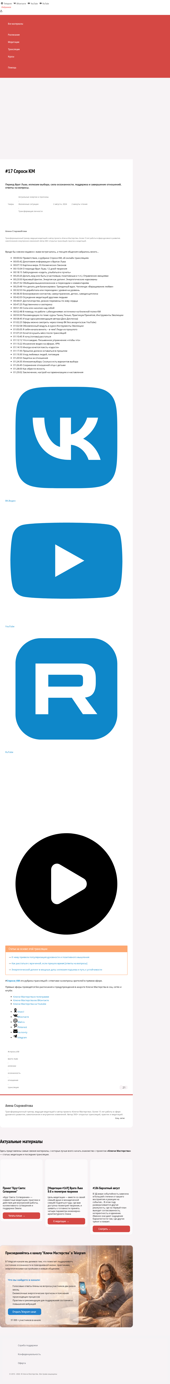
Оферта (22, 1363)
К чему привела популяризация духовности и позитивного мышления (50, 957)
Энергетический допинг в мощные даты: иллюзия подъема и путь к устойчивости (57, 969)
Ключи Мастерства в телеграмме (31, 996)
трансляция (13, 1087)
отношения (13, 1080)
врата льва (13, 1058)
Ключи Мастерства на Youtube (29, 1003)
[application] (24, 23)
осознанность (14, 1073)
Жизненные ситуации (28, 204)
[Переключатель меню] (17, 29)
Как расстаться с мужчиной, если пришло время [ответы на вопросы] (49, 963)
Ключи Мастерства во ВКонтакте (31, 1000)
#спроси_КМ (13, 1051)
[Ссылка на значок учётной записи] (1, 11)
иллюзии (12, 1066)
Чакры (11, 204)
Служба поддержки (28, 1345)
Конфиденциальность (29, 1354)
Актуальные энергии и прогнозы (33, 197)
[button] (6, 7)
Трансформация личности (30, 211)
